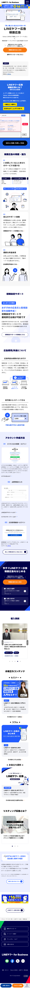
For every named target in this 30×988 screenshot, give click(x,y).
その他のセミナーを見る (14, 717)
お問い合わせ (6, 985)
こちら (9, 74)
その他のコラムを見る (14, 760)
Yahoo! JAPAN (14, 970)
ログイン (27, 986)
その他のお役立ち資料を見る (14, 800)
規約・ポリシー (5, 970)
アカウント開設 (18, 985)
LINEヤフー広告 (17, 919)
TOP (27, 976)
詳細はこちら (20, 46)
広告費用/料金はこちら (10, 264)
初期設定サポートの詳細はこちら (13, 231)
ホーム (3, 919)
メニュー (27, 3)
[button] (27, 642)
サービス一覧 (9, 919)
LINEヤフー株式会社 (23, 970)
